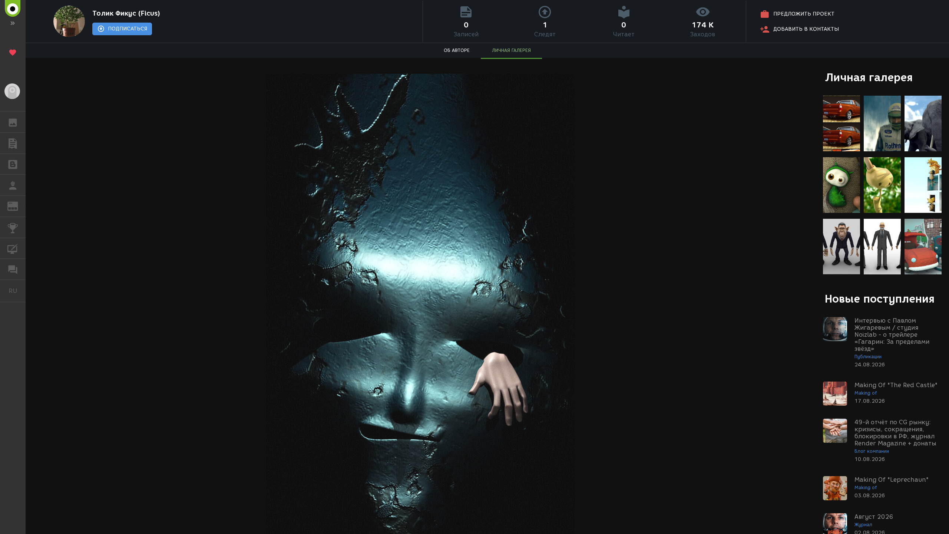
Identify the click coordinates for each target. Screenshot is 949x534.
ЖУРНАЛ (17, 205)
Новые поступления (880, 298)
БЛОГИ (13, 164)
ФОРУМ (13, 269)
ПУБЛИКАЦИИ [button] (13, 143)
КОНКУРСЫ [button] (13, 227)
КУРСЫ (13, 248)
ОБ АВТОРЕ (457, 50)
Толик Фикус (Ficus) (126, 13)
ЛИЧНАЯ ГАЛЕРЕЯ (511, 50)
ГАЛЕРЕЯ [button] (13, 122)
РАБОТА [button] (13, 185)
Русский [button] (17, 290)
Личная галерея (869, 77)
